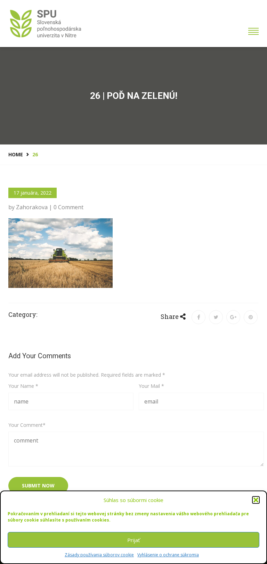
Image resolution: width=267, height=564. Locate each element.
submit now (38, 485)
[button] (255, 499)
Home (15, 154)
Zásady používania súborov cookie (99, 555)
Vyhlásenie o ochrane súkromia (168, 555)
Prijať (133, 539)
